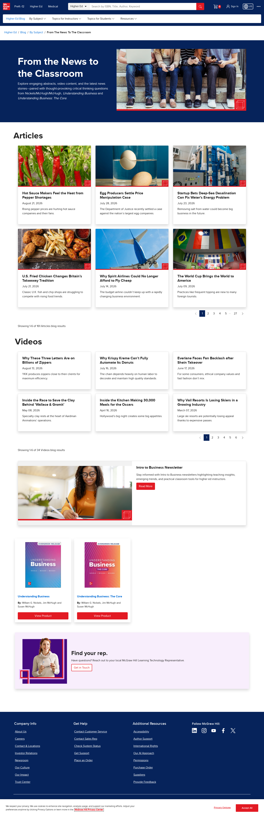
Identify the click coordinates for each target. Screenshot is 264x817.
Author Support (142, 738)
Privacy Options (222, 808)
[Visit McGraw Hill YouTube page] (213, 730)
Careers (20, 738)
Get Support (81, 753)
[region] (132, 808)
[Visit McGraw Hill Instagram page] (204, 730)
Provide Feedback (144, 782)
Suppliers (139, 774)
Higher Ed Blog (15, 18)
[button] (232, 6)
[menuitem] (38, 18)
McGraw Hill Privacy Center (89, 810)
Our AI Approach (143, 753)
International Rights (145, 746)
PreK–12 (19, 6)
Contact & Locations (27, 746)
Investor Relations (26, 753)
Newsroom (21, 760)
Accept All (247, 808)
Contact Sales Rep (85, 738)
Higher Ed (36, 6)
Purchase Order (143, 767)
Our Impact (22, 774)
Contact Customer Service (90, 731)
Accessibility (141, 731)
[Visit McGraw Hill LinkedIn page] (194, 730)
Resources (127, 18)
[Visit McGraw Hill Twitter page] (233, 730)
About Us (20, 731)
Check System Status (87, 746)
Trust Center (22, 782)
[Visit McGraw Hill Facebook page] (223, 730)
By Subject (36, 18)
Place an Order (83, 760)
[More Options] (258, 6)
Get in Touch (82, 667)
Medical (53, 6)
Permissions (140, 760)
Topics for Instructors (65, 18)
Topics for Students (99, 18)
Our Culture (22, 767)
